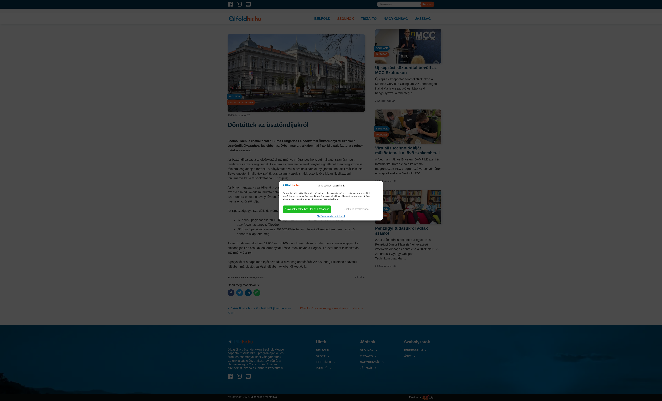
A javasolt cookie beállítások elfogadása (307, 209)
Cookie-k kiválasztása (356, 209)
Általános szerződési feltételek (331, 216)
